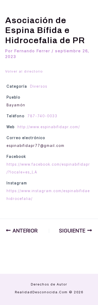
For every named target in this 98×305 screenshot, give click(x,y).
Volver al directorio (24, 71)
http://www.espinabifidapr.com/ (49, 127)
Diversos (38, 86)
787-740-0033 (42, 116)
